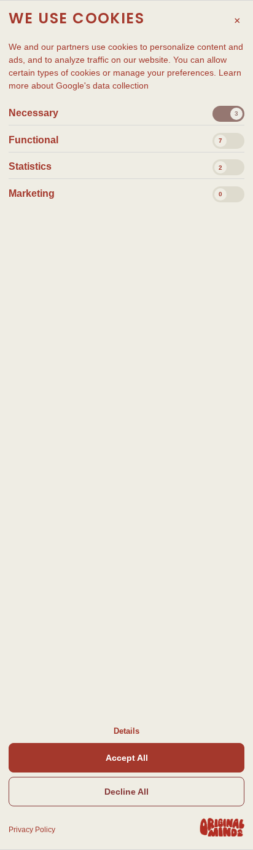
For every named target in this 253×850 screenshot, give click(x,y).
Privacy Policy (32, 829)
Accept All (127, 758)
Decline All (126, 791)
